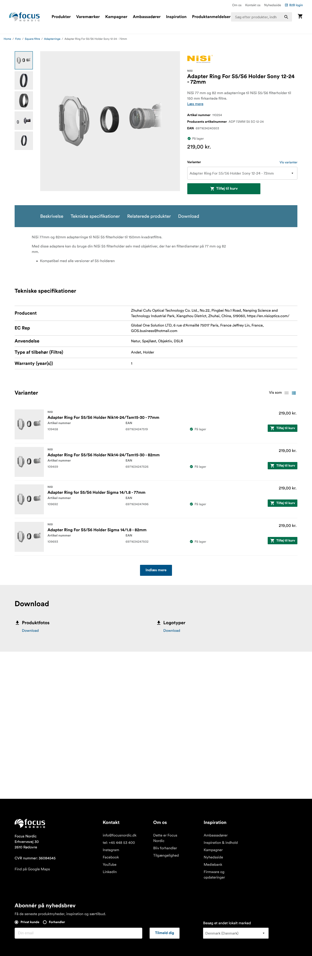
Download (30, 630)
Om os (236, 5)
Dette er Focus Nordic (165, 838)
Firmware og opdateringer (214, 875)
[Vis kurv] (300, 16)
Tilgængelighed (166, 855)
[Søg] (286, 16)
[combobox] (261, 16)
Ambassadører (147, 17)
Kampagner (116, 17)
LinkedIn (110, 872)
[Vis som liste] (293, 393)
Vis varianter (288, 162)
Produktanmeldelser (211, 17)
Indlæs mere (156, 570)
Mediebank (213, 864)
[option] (24, 60)
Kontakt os (252, 5)
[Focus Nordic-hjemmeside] (24, 16)
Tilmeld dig (164, 933)
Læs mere (195, 104)
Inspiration (176, 17)
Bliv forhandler (165, 848)
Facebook (111, 857)
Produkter (61, 17)
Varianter (194, 162)
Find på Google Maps (32, 869)
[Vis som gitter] (286, 393)
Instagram (111, 850)
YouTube (109, 864)
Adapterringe (52, 39)
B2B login (296, 5)
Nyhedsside (272, 5)
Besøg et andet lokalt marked (227, 923)
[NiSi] (200, 59)
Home (7, 39)
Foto (18, 39)
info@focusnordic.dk (120, 835)
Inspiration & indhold (221, 842)
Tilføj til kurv (227, 189)
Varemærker (88, 17)
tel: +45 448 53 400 (119, 842)
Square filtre (32, 39)
